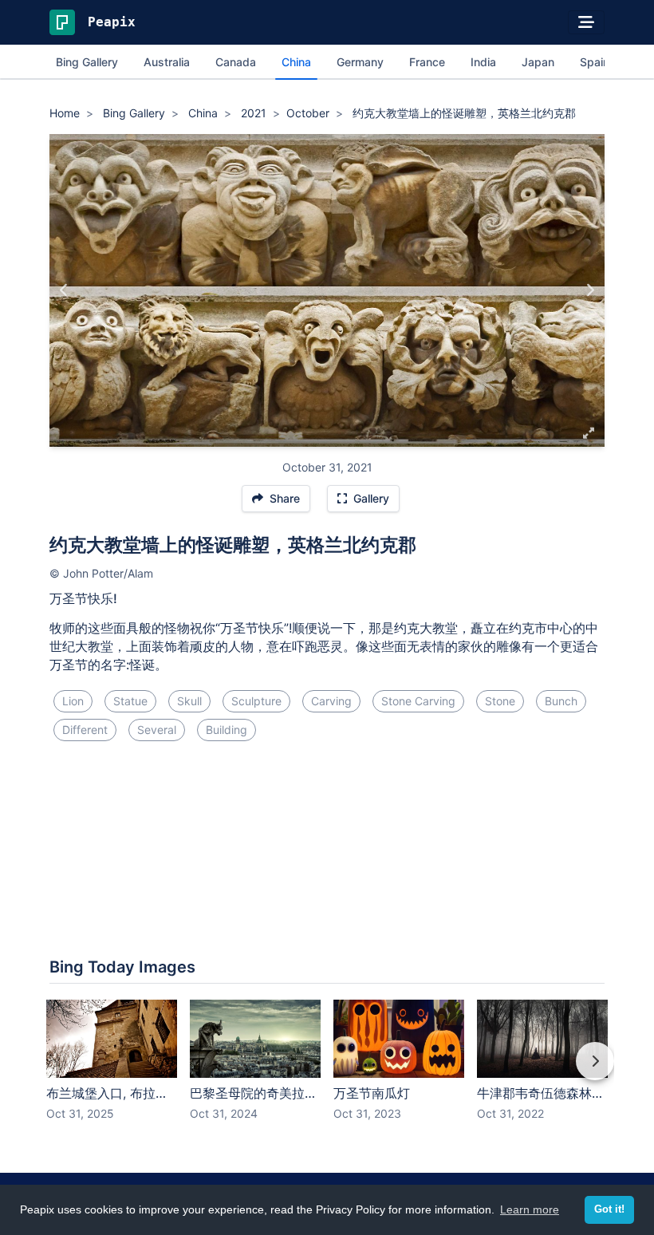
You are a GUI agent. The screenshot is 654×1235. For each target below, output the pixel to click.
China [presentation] (296, 62)
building (226, 729)
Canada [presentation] (235, 62)
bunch (561, 701)
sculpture (256, 701)
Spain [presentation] (594, 62)
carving (331, 701)
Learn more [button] (529, 1209)
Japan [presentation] (538, 62)
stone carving (418, 701)
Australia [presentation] (167, 62)
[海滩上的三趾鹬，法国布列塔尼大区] (590, 290)
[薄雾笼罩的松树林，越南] (64, 290)
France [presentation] (427, 62)
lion (73, 701)
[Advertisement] (327, 807)
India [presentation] (483, 62)
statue (130, 701)
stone (500, 701)
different (85, 729)
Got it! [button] (609, 1209)
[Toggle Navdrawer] (586, 22)
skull (189, 701)
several (156, 729)
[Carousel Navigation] (327, 1072)
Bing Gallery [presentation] (87, 62)
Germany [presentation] (360, 62)
